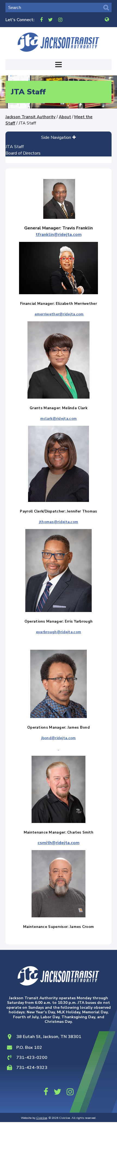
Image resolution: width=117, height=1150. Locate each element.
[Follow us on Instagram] (60, 19)
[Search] (106, 7)
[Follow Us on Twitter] (50, 19)
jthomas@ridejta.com (58, 522)
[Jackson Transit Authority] (58, 42)
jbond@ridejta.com (58, 738)
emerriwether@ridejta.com (59, 314)
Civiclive (41, 1118)
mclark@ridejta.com (58, 418)
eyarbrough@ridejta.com (58, 632)
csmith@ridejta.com (58, 843)
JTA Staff (14, 147)
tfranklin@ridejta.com (59, 235)
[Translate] (107, 19)
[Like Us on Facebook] (41, 19)
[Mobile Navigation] (58, 64)
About (65, 117)
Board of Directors (23, 153)
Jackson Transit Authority (30, 117)
